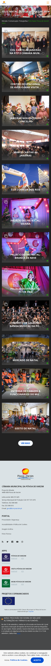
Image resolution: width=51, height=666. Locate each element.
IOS (22, 558)
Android (14, 558)
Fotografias (23, 21)
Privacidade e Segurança (10, 520)
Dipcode (31, 611)
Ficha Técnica (6, 534)
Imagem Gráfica (7, 529)
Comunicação (13, 21)
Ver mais (25, 443)
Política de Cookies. (19, 660)
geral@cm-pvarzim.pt (14, 508)
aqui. (19, 633)
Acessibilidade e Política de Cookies (14, 524)
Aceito (37, 660)
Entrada (4, 21)
